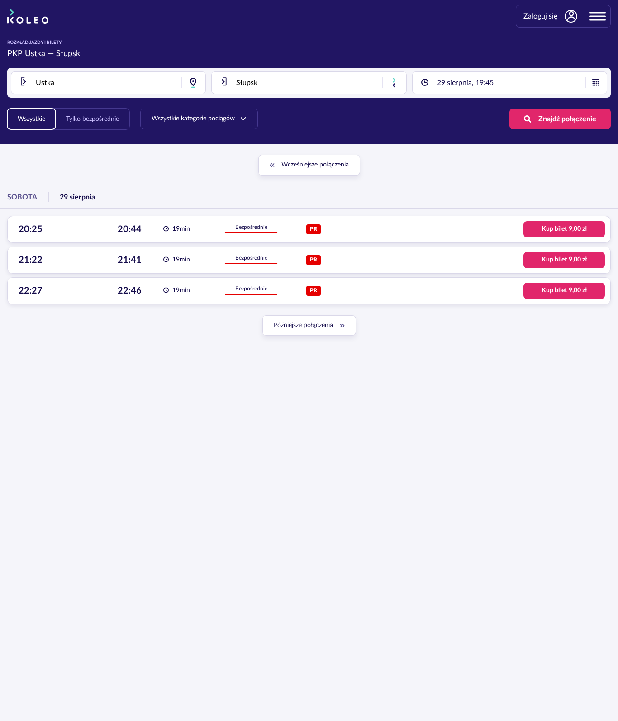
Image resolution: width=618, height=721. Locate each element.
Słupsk (68, 54)
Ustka (35, 54)
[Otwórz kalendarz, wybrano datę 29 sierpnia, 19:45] (596, 83)
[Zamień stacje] (394, 83)
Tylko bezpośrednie (92, 119)
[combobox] (108, 83)
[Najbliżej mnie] (193, 83)
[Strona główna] (27, 16)
